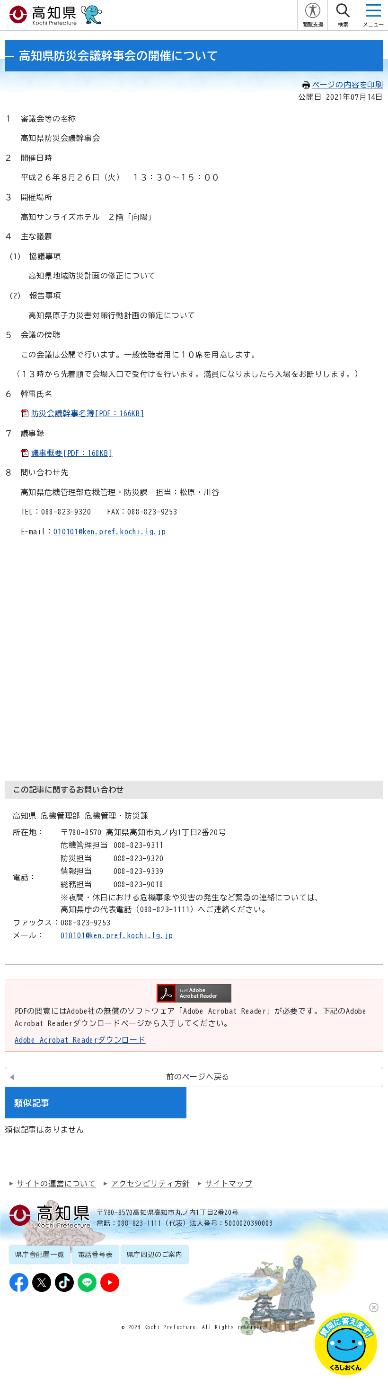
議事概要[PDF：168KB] (72, 453)
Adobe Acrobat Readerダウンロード (80, 1040)
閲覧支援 (312, 24)
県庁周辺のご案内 (155, 1254)
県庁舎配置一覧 (39, 1254)
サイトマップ (229, 1183)
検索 (343, 24)
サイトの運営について (56, 1183)
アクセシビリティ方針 (150, 1183)
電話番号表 (95, 1254)
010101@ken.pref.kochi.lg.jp (109, 531)
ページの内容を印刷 (347, 84)
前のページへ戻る (197, 1077)
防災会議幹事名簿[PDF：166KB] (87, 413)
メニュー (373, 24)
